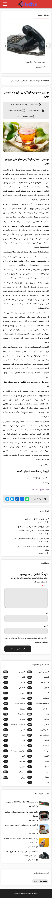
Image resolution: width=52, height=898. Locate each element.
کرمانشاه (38, 751)
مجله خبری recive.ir (40, 489)
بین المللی (14, 693)
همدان (38, 777)
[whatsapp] (27, 499)
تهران (15, 698)
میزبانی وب (39, 772)
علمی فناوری (38, 730)
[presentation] (47, 45)
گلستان (39, 756)
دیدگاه (45, 586)
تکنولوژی (38, 698)
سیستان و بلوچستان (15, 724)
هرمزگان (14, 772)
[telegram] (12, 499)
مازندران (14, 761)
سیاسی (38, 724)
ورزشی (14, 778)
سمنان (14, 719)
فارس (14, 730)
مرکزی (39, 766)
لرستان (38, 761)
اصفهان (38, 687)
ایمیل (45, 625)
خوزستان (38, 708)
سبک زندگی (14, 714)
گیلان (14, 756)
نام (46, 613)
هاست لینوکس (26, 893)
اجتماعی (30, 110)
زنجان (38, 714)
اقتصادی (14, 687)
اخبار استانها (38, 682)
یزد (38, 782)
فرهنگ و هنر (38, 735)
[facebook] (22, 499)
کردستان (38, 745)
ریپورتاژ (15, 708)
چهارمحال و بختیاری (38, 703)
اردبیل (14, 682)
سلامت (39, 719)
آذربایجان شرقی (38, 672)
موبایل (14, 766)
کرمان (14, 745)
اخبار (14, 677)
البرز (38, 693)
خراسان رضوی (14, 703)
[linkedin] (17, 499)
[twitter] (7, 499)
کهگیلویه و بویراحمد (15, 751)
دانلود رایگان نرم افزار (40, 881)
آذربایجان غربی (14, 672)
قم (15, 740)
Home (46, 80)
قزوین (38, 740)
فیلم (14, 735)
